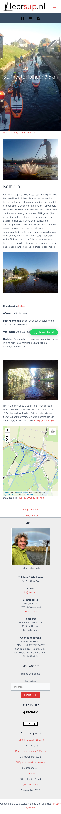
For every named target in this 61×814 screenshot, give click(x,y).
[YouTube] (30, 18)
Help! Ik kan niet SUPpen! (30, 740)
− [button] (7, 435)
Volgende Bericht (30, 516)
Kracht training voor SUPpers (30, 751)
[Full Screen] (7, 439)
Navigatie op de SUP (44, 420)
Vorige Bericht (30, 509)
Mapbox (47, 494)
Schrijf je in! (30, 694)
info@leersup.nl (30, 592)
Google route (30, 611)
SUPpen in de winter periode (30, 762)
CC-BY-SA (30, 494)
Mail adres (30, 681)
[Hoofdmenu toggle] (54, 6)
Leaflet (6, 492)
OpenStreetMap (22, 492)
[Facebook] (22, 18)
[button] (44, 332)
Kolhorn (22, 306)
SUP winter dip (30, 784)
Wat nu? (30, 773)
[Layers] (52, 431)
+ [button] (7, 430)
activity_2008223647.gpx (32, 497)
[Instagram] (38, 18)
